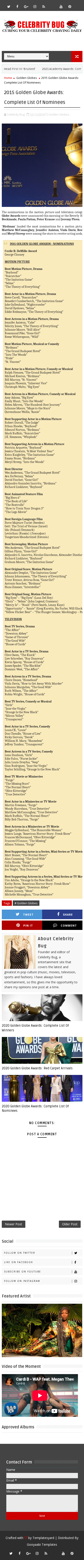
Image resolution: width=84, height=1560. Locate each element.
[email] (52, 4)
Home (8, 78)
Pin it (28, 925)
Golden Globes (26, 78)
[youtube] (61, 6)
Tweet (28, 915)
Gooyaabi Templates (42, 1544)
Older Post (70, 1224)
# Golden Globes (26, 903)
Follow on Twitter (19, 1252)
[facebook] (17, 6)
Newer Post (13, 1224)
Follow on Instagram (22, 1280)
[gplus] (26, 6)
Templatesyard (43, 1538)
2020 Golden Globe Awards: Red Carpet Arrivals (37, 1068)
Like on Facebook (18, 1262)
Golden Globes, (59, 114)
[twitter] (8, 6)
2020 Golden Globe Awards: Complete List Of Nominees (35, 1108)
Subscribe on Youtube (22, 1271)
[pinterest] (70, 6)
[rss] (43, 6)
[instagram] (35, 6)
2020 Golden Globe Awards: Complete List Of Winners (35, 1028)
